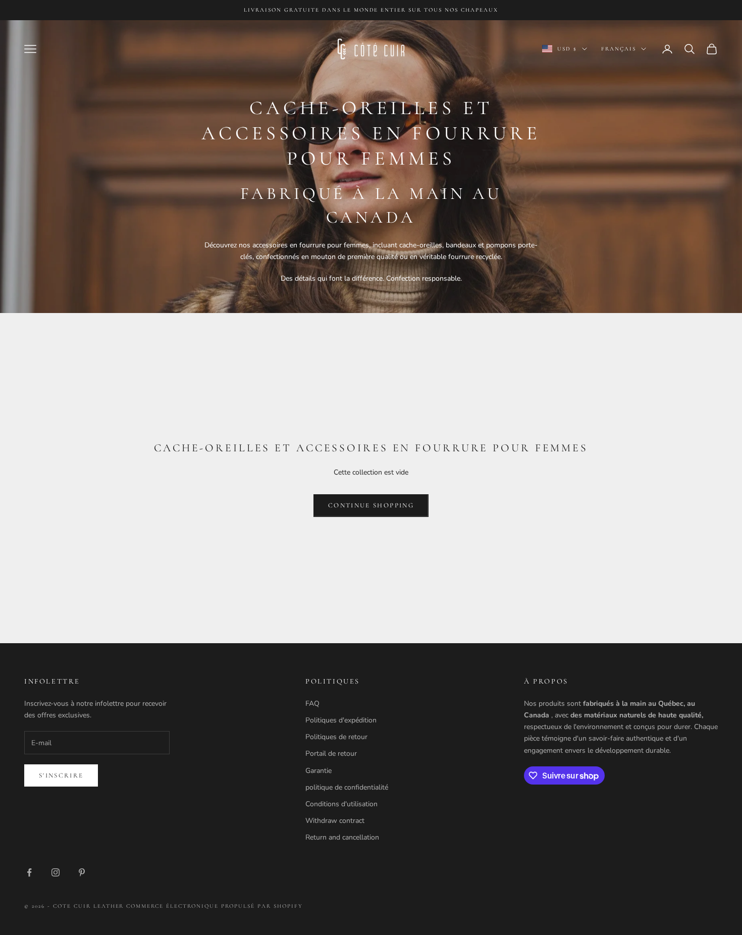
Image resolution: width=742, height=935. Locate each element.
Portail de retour (331, 753)
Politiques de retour (336, 737)
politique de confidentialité (346, 787)
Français (618, 48)
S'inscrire (61, 775)
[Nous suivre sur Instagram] (55, 872)
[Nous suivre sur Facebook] (29, 872)
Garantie (318, 770)
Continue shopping (371, 505)
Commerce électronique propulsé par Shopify (214, 906)
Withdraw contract (334, 820)
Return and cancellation (342, 837)
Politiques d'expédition (341, 720)
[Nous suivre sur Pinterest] (82, 872)
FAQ (312, 703)
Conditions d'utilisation (341, 804)
